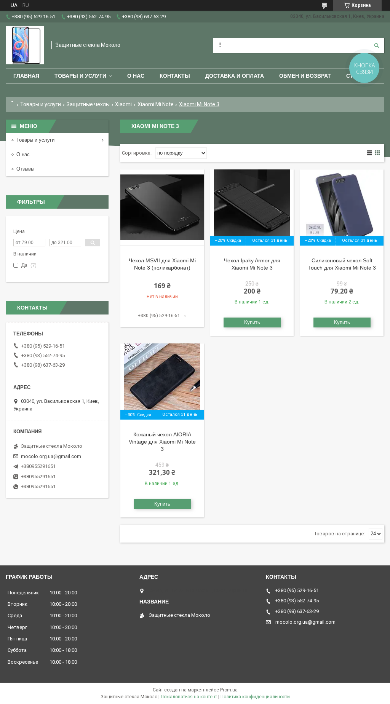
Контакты (175, 76)
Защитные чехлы (88, 104)
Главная (26, 76)
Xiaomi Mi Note (155, 104)
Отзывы (25, 169)
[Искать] (376, 45)
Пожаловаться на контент (189, 696)
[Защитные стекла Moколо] (25, 45)
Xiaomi (123, 104)
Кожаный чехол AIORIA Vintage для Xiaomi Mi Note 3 (162, 441)
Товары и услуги (80, 76)
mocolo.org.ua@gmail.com (51, 456)
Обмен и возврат (305, 76)
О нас (135, 76)
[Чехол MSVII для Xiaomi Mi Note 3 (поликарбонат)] (162, 207)
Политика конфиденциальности (255, 696)
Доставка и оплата (234, 76)
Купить (252, 322)
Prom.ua (229, 690)
